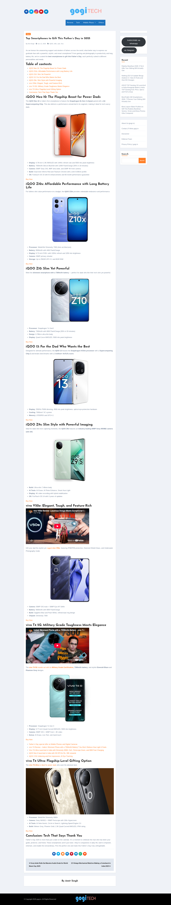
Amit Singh (71, 881)
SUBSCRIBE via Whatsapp (133, 41)
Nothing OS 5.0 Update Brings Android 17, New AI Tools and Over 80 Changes (132, 78)
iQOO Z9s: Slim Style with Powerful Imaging (45, 80)
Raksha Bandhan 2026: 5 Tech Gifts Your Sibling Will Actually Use (133, 68)
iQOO (51, 43)
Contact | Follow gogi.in (130, 128)
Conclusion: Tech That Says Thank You (43, 92)
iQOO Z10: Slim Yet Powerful (39, 74)
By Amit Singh (30, 43)
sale (58, 43)
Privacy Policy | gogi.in (130, 144)
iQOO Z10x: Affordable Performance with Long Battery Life (50, 71)
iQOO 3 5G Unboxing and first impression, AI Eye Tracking (51, 756)
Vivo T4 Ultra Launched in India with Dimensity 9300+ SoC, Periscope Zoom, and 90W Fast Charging (66, 750)
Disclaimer (125, 134)
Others (101, 22)
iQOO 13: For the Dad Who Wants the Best (45, 77)
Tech (78, 22)
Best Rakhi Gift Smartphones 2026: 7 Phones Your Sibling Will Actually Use (133, 99)
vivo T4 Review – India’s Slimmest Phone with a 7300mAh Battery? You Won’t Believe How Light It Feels (67, 747)
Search (125, 154)
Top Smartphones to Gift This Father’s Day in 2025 (58, 38)
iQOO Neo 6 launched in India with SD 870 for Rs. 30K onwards (52, 753)
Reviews (70, 22)
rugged (53, 548)
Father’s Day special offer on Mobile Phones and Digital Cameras (53, 744)
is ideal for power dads (42, 765)
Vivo (62, 43)
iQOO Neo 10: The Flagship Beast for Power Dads (47, 68)
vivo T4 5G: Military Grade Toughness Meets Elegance (49, 86)
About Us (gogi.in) (128, 123)
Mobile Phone (88, 22)
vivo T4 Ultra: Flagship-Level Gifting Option (45, 89)
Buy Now (29, 179)
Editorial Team (127, 139)
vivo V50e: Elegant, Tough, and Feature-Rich (45, 83)
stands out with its (51, 667)
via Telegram (129, 50)
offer (55, 43)
